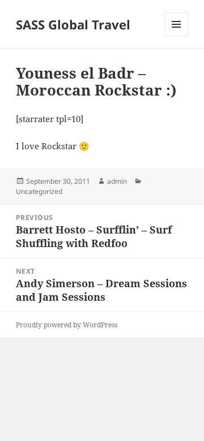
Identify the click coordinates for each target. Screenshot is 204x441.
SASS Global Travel (73, 24)
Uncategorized (39, 191)
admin (117, 181)
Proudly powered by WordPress (66, 325)
